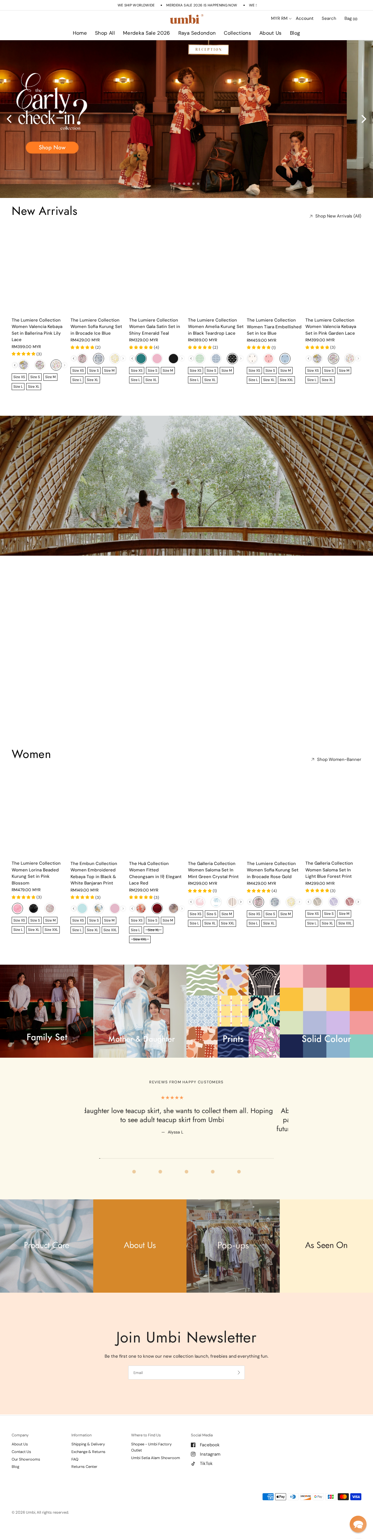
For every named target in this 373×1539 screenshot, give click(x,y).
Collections (237, 33)
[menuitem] (80, 33)
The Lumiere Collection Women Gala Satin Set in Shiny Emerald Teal (154, 326)
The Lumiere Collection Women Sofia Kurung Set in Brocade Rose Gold (272, 870)
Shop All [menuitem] (136, 49)
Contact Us (21, 1451)
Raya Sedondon (197, 33)
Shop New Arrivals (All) (338, 216)
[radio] (23, 365)
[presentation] (15, 365)
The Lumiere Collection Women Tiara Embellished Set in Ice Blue (274, 326)
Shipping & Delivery (88, 1444)
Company (20, 1435)
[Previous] (10, 119)
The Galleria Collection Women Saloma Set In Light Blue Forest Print (329, 869)
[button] (358, 1524)
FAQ (74, 1459)
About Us (270, 33)
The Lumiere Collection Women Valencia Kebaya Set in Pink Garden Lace (330, 326)
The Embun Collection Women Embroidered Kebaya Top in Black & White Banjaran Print (94, 873)
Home (80, 33)
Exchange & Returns (88, 1451)
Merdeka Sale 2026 (146, 33)
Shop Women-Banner (339, 759)
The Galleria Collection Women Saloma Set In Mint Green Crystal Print (213, 870)
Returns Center (84, 1466)
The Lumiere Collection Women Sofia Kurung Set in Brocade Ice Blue (96, 326)
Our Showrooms (26, 1459)
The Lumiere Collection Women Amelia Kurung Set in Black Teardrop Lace (216, 326)
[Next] (363, 119)
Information (81, 1435)
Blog (295, 33)
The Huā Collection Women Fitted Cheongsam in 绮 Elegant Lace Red (155, 873)
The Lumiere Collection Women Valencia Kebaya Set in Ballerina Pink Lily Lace (37, 330)
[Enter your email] (239, 1373)
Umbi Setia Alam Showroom (155, 1457)
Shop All (105, 33)
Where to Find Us (146, 1435)
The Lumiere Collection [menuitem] (254, 49)
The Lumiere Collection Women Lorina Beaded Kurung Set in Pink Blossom (36, 873)
